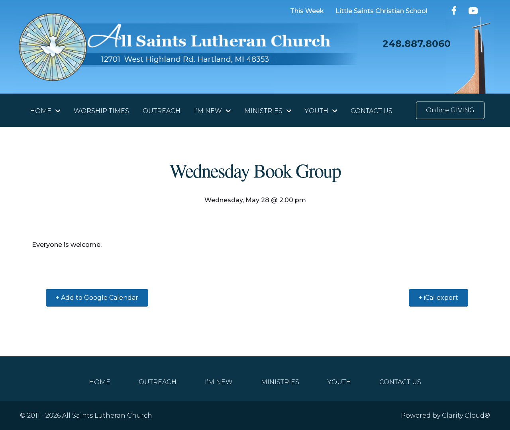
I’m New (219, 381)
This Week (307, 11)
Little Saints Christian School (381, 11)
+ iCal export (438, 297)
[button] (454, 10)
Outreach (158, 381)
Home (99, 381)
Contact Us (400, 381)
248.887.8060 (416, 43)
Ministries (280, 381)
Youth (339, 381)
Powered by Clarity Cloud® (445, 415)
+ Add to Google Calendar (97, 297)
